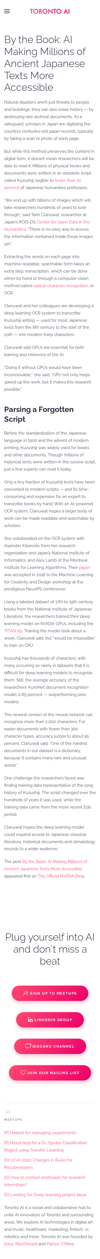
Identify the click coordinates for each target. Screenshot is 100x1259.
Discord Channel (53, 1046)
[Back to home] (50, 11)
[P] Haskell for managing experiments (40, 1132)
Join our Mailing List (53, 1073)
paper (84, 567)
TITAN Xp (13, 630)
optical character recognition (60, 285)
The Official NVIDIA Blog (61, 876)
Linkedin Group (53, 1020)
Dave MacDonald (20, 1243)
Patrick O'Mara (60, 1243)
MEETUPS (13, 1120)
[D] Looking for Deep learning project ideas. (45, 1194)
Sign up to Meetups (53, 993)
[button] (7, 11)
